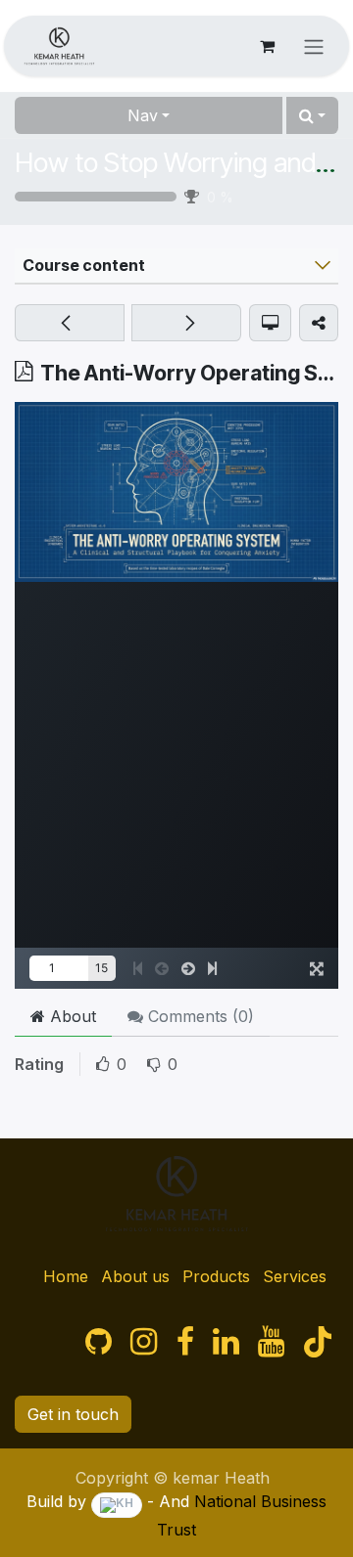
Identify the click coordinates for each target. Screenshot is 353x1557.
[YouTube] (271, 1341)
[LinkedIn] (226, 1341)
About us (135, 1276)
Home (65, 1276)
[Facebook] (185, 1341)
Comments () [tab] (198, 1016)
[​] (98, 1341)
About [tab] (70, 1016)
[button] (312, 115)
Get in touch (73, 1414)
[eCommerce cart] (266, 46)
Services (295, 1276)
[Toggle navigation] (313, 46)
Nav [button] (142, 115)
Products (216, 1276)
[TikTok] (317, 1341)
